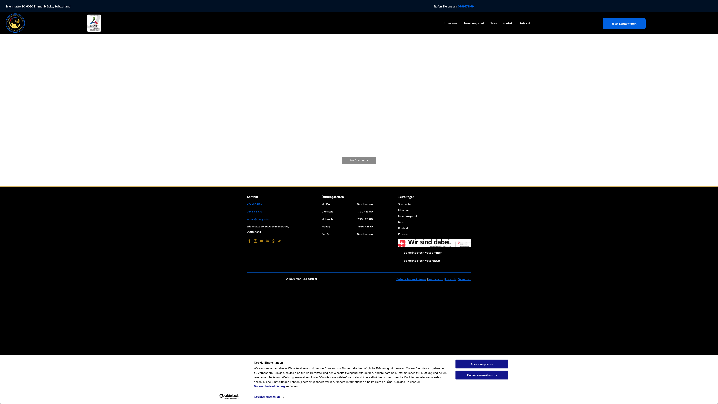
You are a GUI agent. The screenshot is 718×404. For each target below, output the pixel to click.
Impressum (435, 279)
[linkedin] (267, 241)
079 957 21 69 (254, 204)
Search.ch (464, 279)
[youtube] (261, 241)
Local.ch (450, 279)
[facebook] (249, 241)
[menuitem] (451, 23)
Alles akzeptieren (482, 364)
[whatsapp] (273, 241)
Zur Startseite (359, 160)
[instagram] (255, 241)
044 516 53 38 (254, 212)
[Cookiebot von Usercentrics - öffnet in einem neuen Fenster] (229, 397)
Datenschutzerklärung (269, 386)
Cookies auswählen (267, 396)
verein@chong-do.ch (259, 219)
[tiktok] (279, 241)
